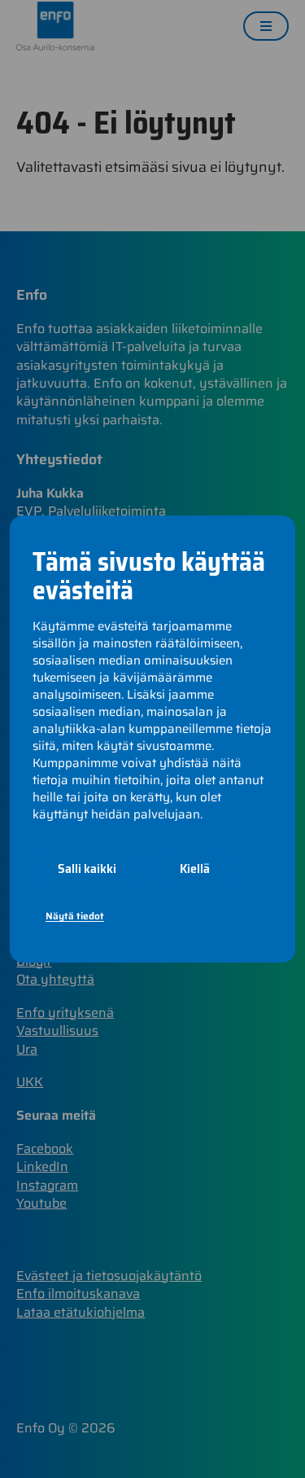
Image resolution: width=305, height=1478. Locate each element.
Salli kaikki (87, 868)
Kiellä (195, 868)
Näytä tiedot (75, 915)
